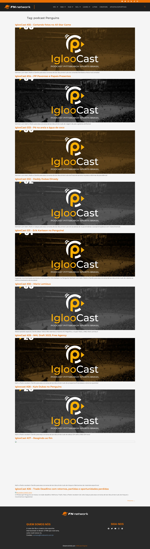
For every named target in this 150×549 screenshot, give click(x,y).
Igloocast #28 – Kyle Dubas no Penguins (38, 386)
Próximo (131, 501)
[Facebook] (122, 1)
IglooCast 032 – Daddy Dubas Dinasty (36, 179)
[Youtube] (115, 528)
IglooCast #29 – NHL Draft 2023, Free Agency (41, 335)
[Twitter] (125, 1)
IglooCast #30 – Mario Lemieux (33, 284)
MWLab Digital (81, 546)
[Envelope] (137, 1)
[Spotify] (122, 528)
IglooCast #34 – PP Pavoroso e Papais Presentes (43, 76)
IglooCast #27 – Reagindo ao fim (33, 438)
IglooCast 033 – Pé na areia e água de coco (39, 127)
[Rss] (131, 1)
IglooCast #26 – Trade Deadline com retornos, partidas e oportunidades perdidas (62, 489)
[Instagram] (128, 1)
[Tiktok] (134, 1)
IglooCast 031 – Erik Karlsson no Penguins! (39, 230)
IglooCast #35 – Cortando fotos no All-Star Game (43, 24)
